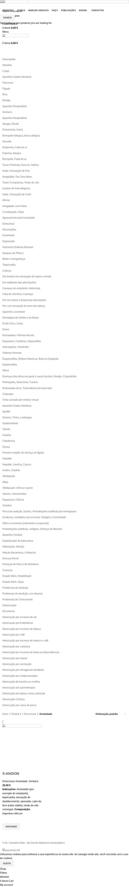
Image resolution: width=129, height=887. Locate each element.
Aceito (7, 863)
